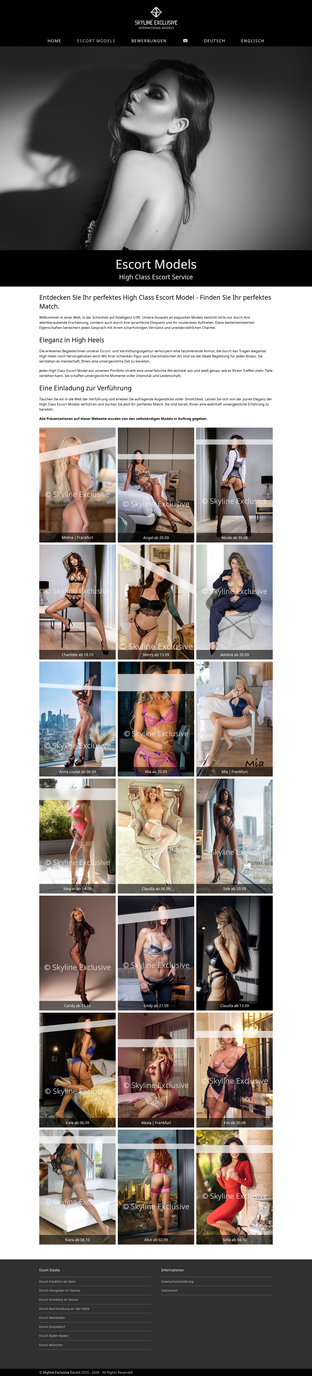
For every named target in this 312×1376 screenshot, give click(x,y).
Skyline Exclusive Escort (61, 1372)
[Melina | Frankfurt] (77, 484)
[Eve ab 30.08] (234, 1070)
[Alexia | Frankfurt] (156, 1070)
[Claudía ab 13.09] (234, 953)
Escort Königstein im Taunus (59, 1290)
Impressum (169, 1290)
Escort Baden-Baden (53, 1336)
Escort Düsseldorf (52, 1327)
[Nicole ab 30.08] (234, 484)
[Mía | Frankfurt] (234, 719)
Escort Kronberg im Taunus (59, 1299)
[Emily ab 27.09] (156, 953)
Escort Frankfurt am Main (57, 1281)
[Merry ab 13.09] (156, 602)
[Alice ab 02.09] (156, 1187)
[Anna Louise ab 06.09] (77, 719)
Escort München (51, 1345)
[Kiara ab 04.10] (77, 1187)
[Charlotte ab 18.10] (77, 602)
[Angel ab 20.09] (156, 484)
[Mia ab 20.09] (156, 719)
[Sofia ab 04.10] (234, 1187)
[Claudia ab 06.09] (156, 836)
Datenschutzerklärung (177, 1281)
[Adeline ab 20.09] (234, 602)
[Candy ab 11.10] (77, 953)
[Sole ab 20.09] (234, 836)
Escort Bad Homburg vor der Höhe (64, 1309)
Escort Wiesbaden (52, 1318)
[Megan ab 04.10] (77, 836)
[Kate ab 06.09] (77, 1070)
